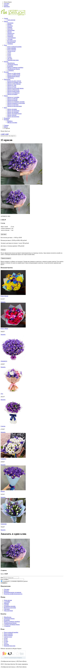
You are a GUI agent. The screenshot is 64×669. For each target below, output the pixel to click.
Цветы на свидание (12, 104)
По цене (6, 72)
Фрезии (9, 31)
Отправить (4, 582)
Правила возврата (5, 258)
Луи (2, 393)
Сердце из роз (11, 51)
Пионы (9, 24)
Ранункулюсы (11, 42)
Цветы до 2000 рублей (13, 75)
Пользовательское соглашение (12, 592)
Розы (5, 45)
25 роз (9, 54)
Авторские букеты (12, 64)
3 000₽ (6, 134)
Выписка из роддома (10, 607)
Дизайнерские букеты (13, 69)
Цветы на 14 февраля (13, 92)
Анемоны (10, 43)
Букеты (6, 61)
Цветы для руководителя (14, 113)
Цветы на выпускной (13, 91)
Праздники (7, 79)
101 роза (9, 58)
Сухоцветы (10, 70)
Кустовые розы (11, 40)
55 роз (6, 642)
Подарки (6, 119)
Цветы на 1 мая (11, 85)
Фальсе (3, 491)
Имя (2, 577)
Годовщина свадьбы (9, 606)
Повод (6, 95)
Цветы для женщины (13, 110)
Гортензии (10, 34)
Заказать (3, 302)
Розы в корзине (11, 49)
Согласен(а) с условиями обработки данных (15, 581)
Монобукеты (11, 63)
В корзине (7, 118)
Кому (5, 107)
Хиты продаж (11, 20)
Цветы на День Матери (14, 84)
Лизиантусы (10, 33)
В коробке (10, 66)
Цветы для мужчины (13, 116)
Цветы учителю (11, 115)
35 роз (9, 55)
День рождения (8, 610)
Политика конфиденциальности (13, 594)
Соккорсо (3, 458)
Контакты (7, 6)
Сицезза (3, 426)
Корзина (6, 591)
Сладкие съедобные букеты (12, 624)
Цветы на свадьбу (12, 100)
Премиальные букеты (13, 76)
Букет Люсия (4, 296)
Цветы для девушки (13, 112)
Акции (6, 18)
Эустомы (9, 39)
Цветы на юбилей (12, 98)
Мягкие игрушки (12, 122)
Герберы (9, 27)
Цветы (6, 21)
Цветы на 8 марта (12, 94)
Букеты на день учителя (14, 81)
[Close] (1, 538)
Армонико (4, 524)
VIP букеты (10, 78)
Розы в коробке (11, 48)
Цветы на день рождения (14, 106)
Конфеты (9, 121)
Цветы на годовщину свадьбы (15, 101)
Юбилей (6, 603)
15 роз (9, 52)
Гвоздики (10, 26)
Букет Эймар (4, 328)
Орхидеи (9, 29)
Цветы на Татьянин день (14, 82)
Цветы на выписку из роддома (16, 103)
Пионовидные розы (13, 60)
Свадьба (6, 604)
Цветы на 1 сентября (13, 97)
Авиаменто (4, 361)
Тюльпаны (10, 23)
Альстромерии (11, 37)
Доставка (6, 3)
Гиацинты (10, 36)
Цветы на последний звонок (15, 88)
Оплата (6, 5)
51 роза (9, 57)
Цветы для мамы (12, 109)
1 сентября (7, 601)
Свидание (7, 609)
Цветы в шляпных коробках (15, 67)
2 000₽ (2, 134)
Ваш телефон (4, 579)
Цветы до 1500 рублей (13, 73)
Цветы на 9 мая (11, 87)
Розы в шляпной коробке (14, 46)
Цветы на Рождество (13, 89)
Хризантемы (10, 30)
